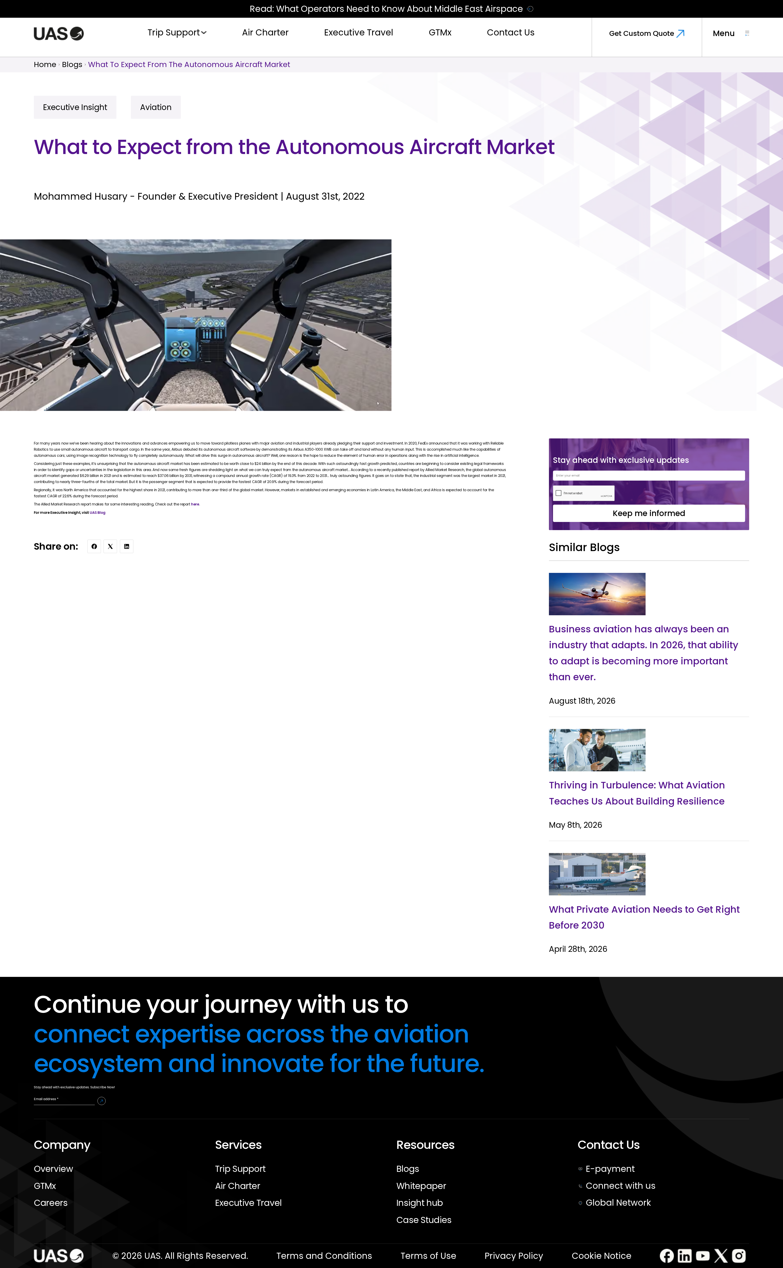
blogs (72, 64)
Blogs (407, 1169)
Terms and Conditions (324, 1256)
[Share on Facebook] (94, 546)
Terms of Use (428, 1256)
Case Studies (424, 1220)
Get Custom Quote (641, 33)
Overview (53, 1169)
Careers (51, 1203)
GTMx (440, 32)
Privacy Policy (514, 1256)
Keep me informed (649, 513)
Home (45, 64)
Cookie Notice (601, 1256)
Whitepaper (421, 1186)
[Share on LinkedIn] (126, 546)
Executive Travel (358, 32)
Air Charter (265, 32)
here (195, 504)
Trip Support (174, 32)
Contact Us (511, 32)
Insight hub (419, 1203)
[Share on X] (110, 546)
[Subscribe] (101, 1101)
